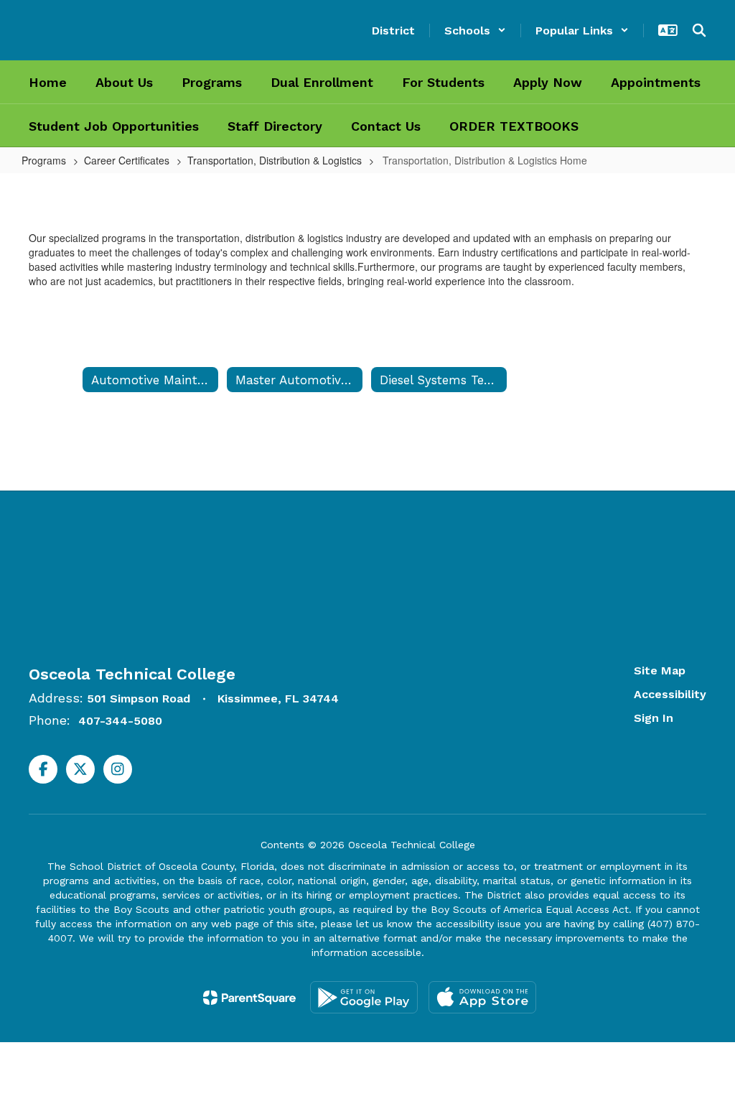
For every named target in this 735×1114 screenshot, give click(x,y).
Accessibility (670, 694)
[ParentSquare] (249, 997)
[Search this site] (699, 30)
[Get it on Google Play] (364, 997)
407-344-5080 (120, 721)
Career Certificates (126, 160)
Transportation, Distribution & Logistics (274, 160)
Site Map (659, 670)
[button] (475, 30)
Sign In (653, 718)
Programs (44, 160)
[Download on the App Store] (482, 997)
